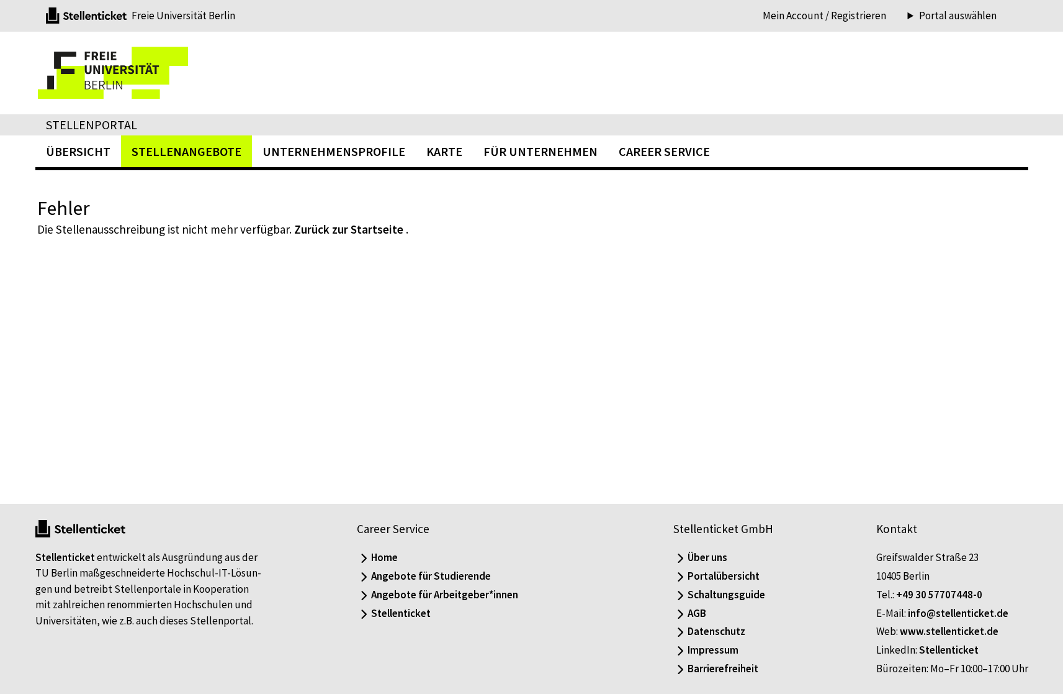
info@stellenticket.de (958, 613)
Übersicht (78, 151)
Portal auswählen (957, 16)
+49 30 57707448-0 (939, 594)
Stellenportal (91, 124)
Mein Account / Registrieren (824, 15)
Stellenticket (65, 557)
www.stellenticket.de (949, 631)
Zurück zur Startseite (348, 229)
